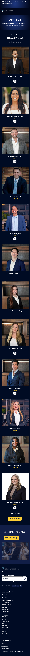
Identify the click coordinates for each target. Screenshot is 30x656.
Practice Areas (5, 621)
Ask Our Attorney (11, 538)
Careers (3, 623)
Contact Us (4, 633)
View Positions (15, 519)
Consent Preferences (6, 640)
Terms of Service (5, 648)
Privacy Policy (16, 581)
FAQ (2, 629)
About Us (4, 619)
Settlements (4, 625)
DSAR (3, 643)
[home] (9, 11)
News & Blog (5, 627)
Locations (4, 631)
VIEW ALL (4, 5)
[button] (27, 11)
